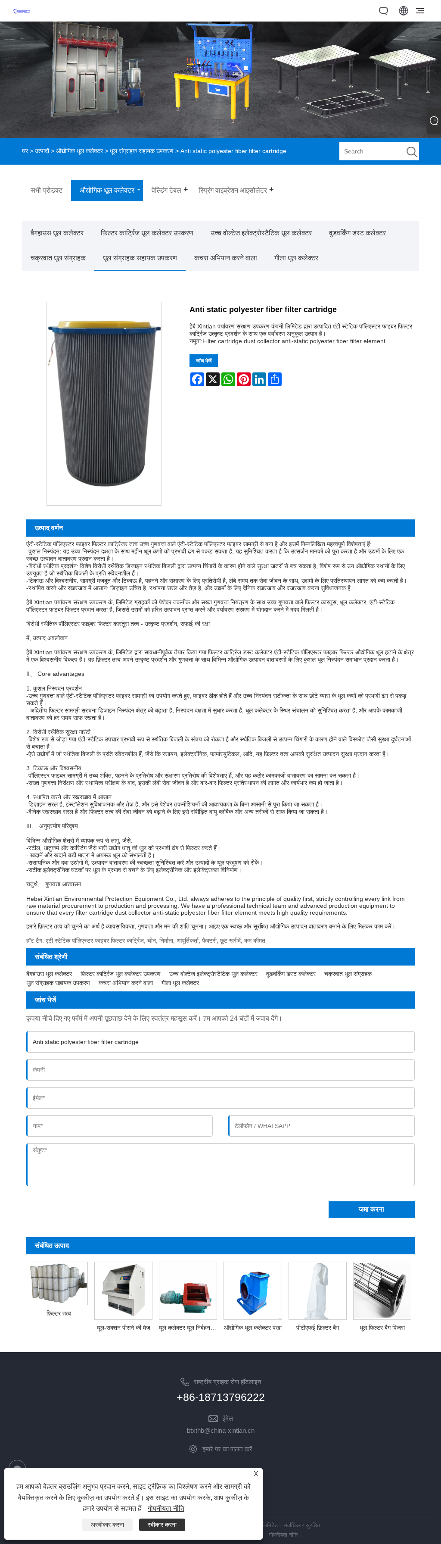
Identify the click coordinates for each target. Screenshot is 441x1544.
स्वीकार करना (162, 1524)
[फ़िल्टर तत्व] (58, 1282)
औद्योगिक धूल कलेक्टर (79, 150)
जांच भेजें (203, 361)
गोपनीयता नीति (283, 1534)
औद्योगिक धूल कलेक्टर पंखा (253, 1327)
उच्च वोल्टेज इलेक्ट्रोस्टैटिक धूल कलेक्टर (261, 233)
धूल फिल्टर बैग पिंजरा (382, 1327)
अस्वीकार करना (107, 1524)
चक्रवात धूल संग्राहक (58, 258)
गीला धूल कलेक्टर (296, 258)
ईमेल (227, 1418)
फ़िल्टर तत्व (59, 1313)
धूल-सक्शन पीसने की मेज (123, 1327)
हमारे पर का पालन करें (227, 1449)
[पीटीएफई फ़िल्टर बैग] (317, 1289)
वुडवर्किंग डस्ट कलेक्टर (357, 233)
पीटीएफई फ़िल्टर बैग (317, 1327)
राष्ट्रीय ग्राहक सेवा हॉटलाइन (227, 1381)
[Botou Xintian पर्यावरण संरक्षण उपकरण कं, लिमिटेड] (21, 16)
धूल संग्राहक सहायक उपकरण (142, 150)
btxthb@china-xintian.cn (221, 1430)
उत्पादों (42, 150)
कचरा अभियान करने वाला (225, 258)
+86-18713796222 (221, 1397)
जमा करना (371, 1209)
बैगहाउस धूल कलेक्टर (57, 233)
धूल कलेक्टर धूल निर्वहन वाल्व (189, 1327)
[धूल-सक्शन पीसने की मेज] (123, 1289)
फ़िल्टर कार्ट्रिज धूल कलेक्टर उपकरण (147, 233)
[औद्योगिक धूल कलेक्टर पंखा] (252, 1289)
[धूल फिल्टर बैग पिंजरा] (382, 1289)
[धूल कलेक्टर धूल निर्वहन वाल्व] (188, 1289)
